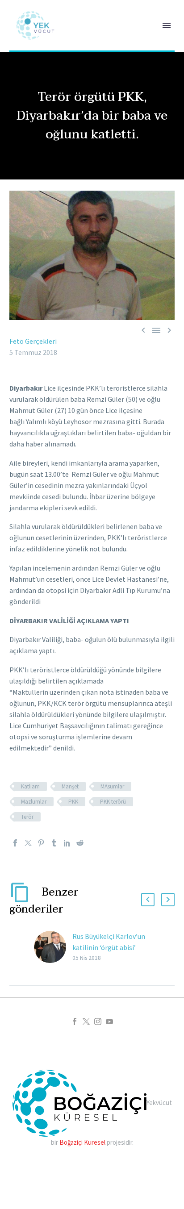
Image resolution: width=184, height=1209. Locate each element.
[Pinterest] (41, 842)
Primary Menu (167, 25)
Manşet (70, 786)
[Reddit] (80, 842)
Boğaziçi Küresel (82, 1142)
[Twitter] (28, 842)
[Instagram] (97, 1021)
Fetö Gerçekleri (33, 341)
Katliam (30, 786)
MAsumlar (112, 786)
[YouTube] (109, 1021)
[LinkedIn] (67, 842)
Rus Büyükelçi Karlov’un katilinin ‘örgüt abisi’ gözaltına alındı (108, 947)
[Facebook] (15, 842)
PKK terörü (113, 801)
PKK (73, 801)
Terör (27, 817)
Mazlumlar (33, 801)
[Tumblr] (54, 842)
